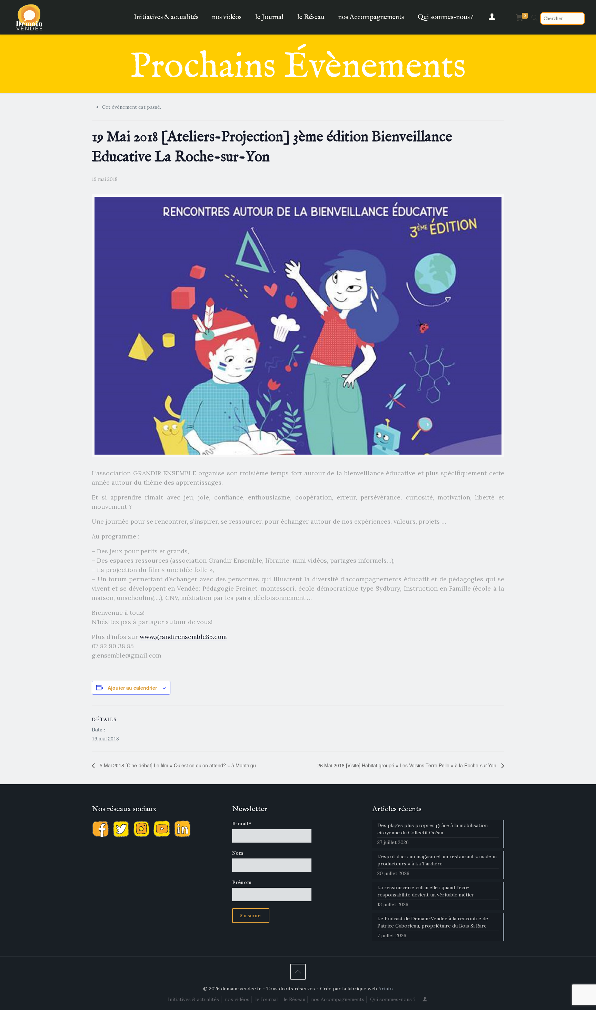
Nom (238, 853)
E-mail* (241, 823)
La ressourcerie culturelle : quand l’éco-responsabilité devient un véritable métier (425, 891)
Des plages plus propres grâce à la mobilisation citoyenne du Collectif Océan (432, 829)
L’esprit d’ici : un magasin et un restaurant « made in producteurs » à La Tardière (437, 860)
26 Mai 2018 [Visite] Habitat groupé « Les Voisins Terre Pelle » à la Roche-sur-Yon (407, 765)
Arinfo (385, 988)
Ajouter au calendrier (132, 687)
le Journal (266, 999)
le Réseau (294, 999)
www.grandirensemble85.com (183, 637)
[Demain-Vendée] (29, 17)
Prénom (242, 882)
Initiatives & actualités (193, 999)
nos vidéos (237, 999)
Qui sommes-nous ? (393, 999)
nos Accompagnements (337, 999)
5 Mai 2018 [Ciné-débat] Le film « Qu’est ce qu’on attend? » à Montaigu (177, 765)
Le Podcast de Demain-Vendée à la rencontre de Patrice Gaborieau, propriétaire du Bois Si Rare (432, 922)
